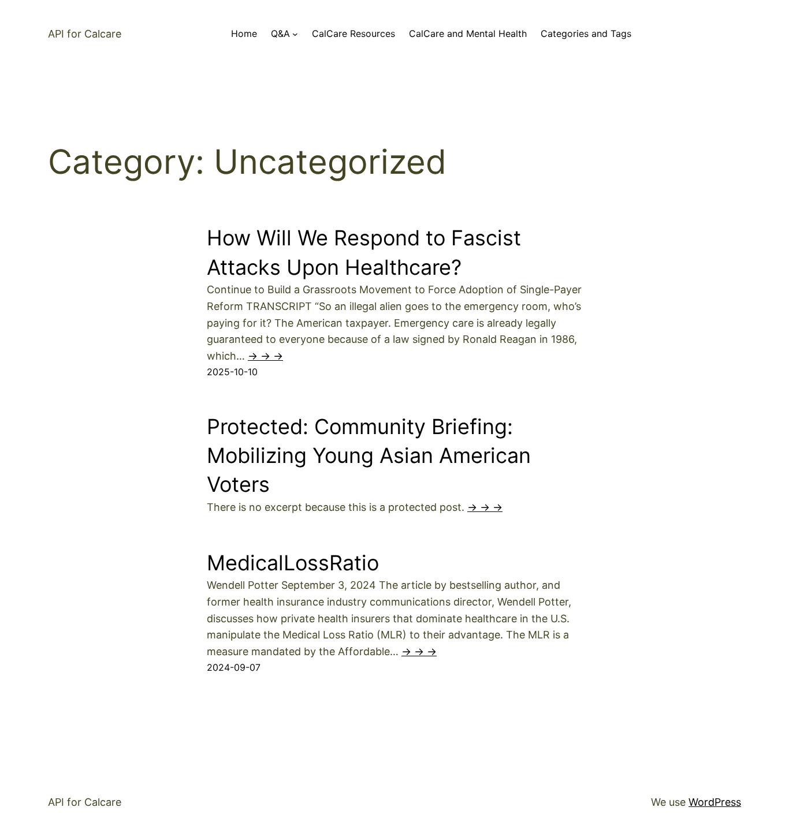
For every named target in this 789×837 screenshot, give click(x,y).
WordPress (714, 802)
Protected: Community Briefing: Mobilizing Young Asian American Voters (369, 456)
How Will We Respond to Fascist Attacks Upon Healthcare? (364, 252)
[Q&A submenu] (295, 34)
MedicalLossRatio (293, 563)
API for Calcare (84, 34)
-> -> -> (265, 356)
